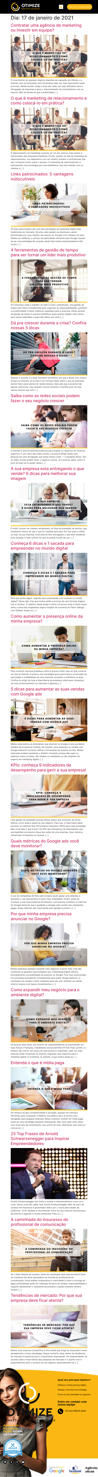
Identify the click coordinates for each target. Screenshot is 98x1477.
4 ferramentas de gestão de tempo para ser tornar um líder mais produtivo (48, 252)
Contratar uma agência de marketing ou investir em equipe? (46, 28)
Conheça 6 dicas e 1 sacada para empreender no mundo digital (42, 546)
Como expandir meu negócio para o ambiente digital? (45, 992)
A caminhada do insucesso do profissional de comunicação (39, 1222)
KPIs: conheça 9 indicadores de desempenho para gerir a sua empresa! (48, 767)
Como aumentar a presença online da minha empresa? (47, 619)
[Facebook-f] (11, 1462)
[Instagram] (17, 1462)
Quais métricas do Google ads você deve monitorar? (45, 843)
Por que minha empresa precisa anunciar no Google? (41, 916)
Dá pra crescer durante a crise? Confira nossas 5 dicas (48, 325)
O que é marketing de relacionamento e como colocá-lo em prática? (49, 100)
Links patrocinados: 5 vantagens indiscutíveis (42, 176)
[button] (61, 7)
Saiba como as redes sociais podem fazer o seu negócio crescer (45, 398)
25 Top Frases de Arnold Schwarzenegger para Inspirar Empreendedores (40, 1138)
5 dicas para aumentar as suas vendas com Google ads (47, 691)
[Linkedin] (5, 1462)
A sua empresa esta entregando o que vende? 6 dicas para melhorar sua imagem (47, 473)
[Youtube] (23, 1462)
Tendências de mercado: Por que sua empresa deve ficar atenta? (46, 1298)
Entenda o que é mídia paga (37, 1062)
